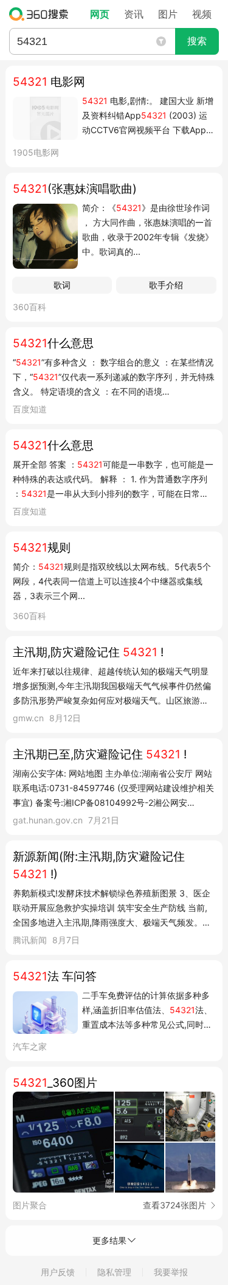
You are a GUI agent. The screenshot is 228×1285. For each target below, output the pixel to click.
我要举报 (171, 1272)
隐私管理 (114, 1272)
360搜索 (41, 14)
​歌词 (62, 285)
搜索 (197, 41)
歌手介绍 (166, 285)
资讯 (133, 14)
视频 (202, 14)
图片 (168, 14)
